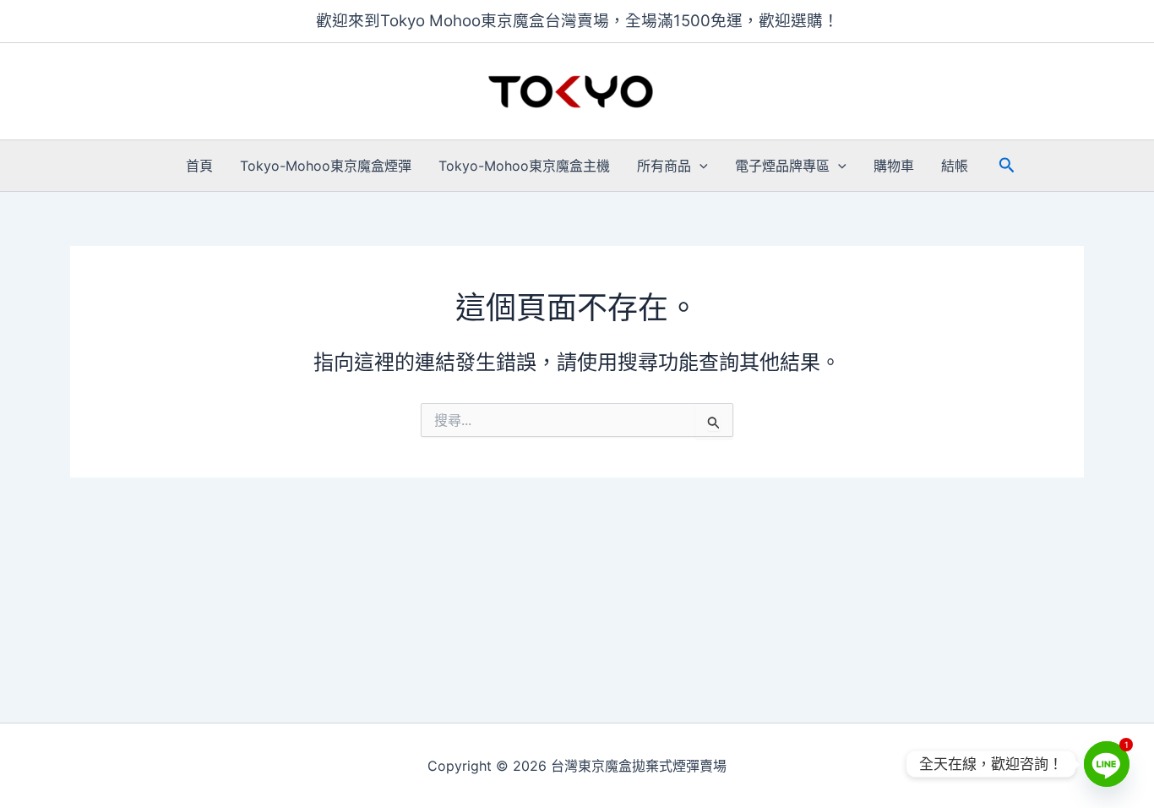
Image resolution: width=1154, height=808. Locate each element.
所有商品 (664, 165)
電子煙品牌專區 (782, 165)
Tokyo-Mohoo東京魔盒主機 (524, 165)
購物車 (894, 165)
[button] (699, 165)
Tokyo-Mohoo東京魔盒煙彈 (325, 165)
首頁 (199, 165)
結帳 (954, 165)
